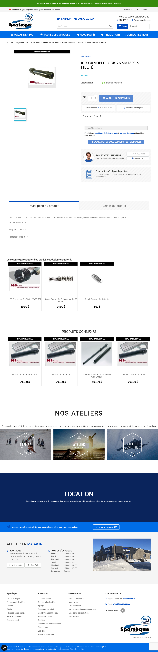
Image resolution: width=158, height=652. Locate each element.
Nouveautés (87, 34)
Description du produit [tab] (44, 206)
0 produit (133, 26)
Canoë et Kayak (13, 598)
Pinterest (100, 117)
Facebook (122, 610)
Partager (94, 117)
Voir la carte (17, 565)
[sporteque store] (122, 555)
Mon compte (75, 593)
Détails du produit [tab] (114, 206)
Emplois (41, 631)
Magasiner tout (24, 34)
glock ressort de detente (97, 299)
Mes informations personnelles (82, 609)
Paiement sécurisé (46, 609)
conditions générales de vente (106, 133)
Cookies (41, 620)
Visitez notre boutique (142, 20)
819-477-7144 (124, 20)
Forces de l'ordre (45, 616)
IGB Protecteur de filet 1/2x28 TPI (25, 299)
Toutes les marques (57, 34)
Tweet (97, 117)
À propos (42, 606)
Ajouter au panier (116, 97)
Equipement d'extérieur (17, 602)
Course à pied (13, 620)
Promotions (112, 34)
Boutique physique (13, 649)
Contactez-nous (44, 598)
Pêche (9, 609)
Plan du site (43, 627)
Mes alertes (74, 616)
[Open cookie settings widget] (4, 648)
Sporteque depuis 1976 (142, 638)
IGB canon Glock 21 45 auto (25, 374)
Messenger (139, 158)
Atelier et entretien (46, 634)
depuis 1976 (62, 647)
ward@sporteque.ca (121, 604)
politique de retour (127, 133)
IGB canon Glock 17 (61, 374)
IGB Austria (85, 56)
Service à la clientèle (47, 602)
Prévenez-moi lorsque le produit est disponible (116, 142)
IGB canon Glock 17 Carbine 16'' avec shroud (97, 375)
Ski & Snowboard (14, 616)
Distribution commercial (48, 613)
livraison (35, 649)
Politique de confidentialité (49, 624)
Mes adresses (75, 606)
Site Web (35, 565)
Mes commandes (76, 598)
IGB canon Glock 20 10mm (133, 374)
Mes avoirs (73, 602)
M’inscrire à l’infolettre (106, 527)
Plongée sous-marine (16, 613)
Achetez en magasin (133, 108)
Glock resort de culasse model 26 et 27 (61, 300)
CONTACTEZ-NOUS (137, 34)
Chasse (10, 606)
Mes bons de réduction (79, 613)
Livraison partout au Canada (77, 19)
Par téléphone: (99, 108)
